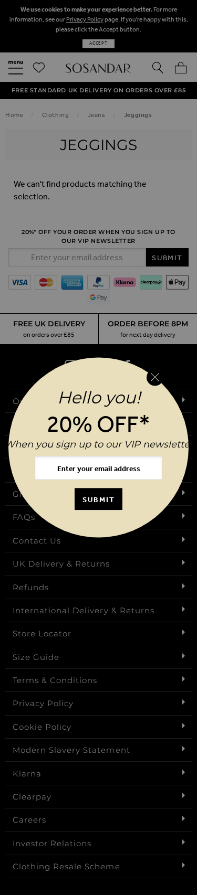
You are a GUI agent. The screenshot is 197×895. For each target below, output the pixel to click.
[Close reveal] (155, 377)
